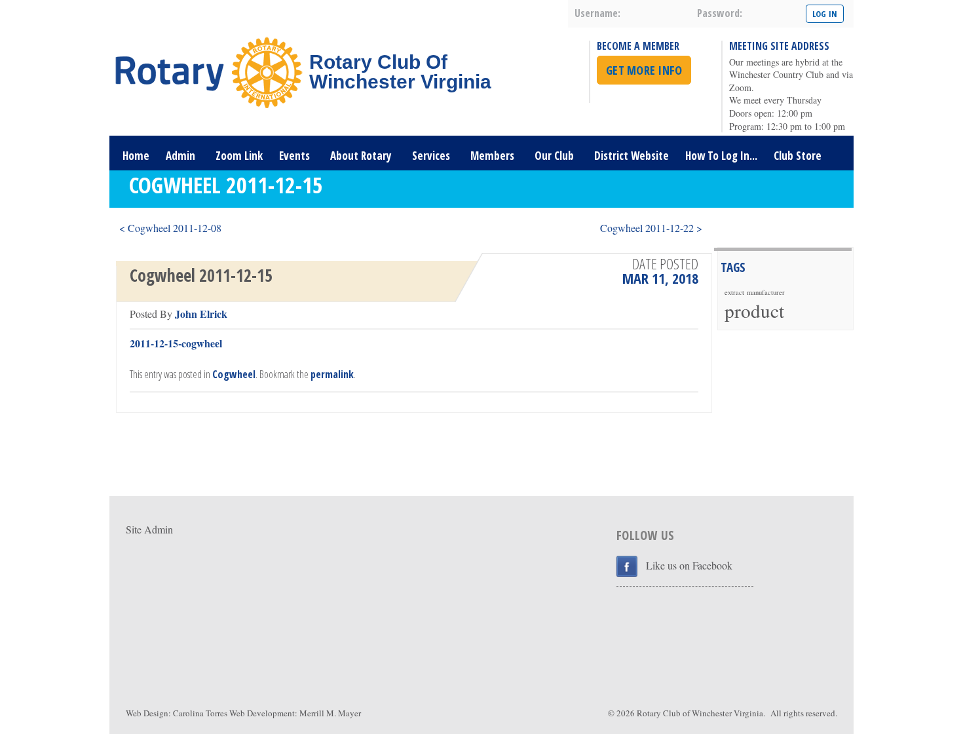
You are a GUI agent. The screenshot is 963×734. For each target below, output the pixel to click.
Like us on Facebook (689, 565)
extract (734, 292)
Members (492, 155)
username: (597, 13)
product (754, 310)
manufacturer (766, 292)
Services (431, 155)
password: (719, 13)
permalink (332, 374)
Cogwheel (233, 374)
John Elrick (201, 313)
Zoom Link (239, 155)
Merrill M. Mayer (330, 713)
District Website (631, 155)
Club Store (797, 155)
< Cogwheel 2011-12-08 (170, 228)
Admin (180, 155)
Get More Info (644, 70)
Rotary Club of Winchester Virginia (700, 713)
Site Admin (149, 529)
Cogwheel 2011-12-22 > (651, 228)
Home (136, 155)
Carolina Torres (200, 713)
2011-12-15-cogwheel (176, 343)
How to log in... (721, 155)
